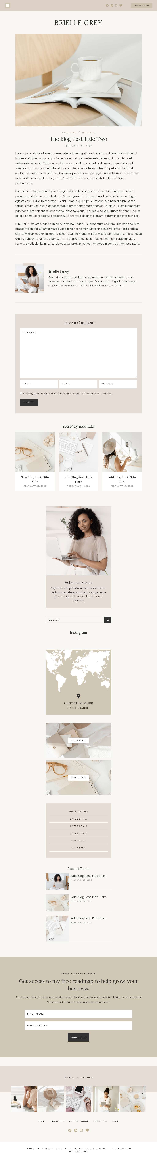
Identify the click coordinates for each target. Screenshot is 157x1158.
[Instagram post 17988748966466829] (133, 1099)
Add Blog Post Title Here (88, 876)
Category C (78, 833)
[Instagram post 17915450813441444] (78, 1099)
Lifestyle (88, 133)
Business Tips (79, 812)
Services (100, 1121)
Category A (78, 819)
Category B (78, 826)
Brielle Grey (78, 22)
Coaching (69, 133)
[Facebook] (107, 5)
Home (42, 1121)
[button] (7, 5)
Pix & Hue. (81, 1151)
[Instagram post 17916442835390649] (24, 1099)
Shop (115, 1121)
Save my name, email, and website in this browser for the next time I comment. (67, 393)
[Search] (107, 620)
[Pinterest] (112, 5)
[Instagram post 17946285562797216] (106, 1099)
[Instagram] (116, 5)
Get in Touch (79, 1121)
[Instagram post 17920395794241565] (51, 1099)
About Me (57, 1121)
